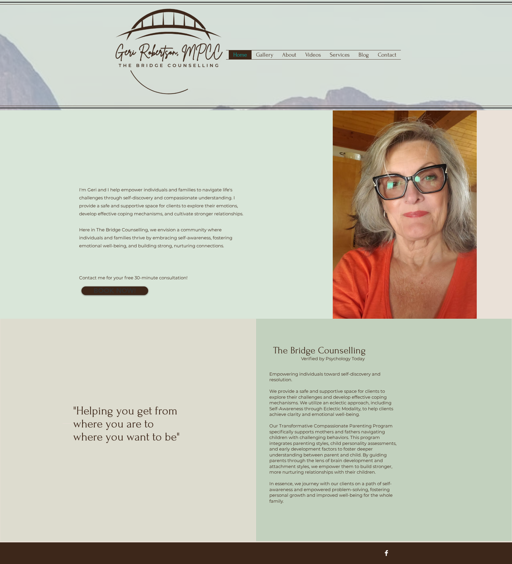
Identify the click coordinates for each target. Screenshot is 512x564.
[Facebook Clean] (386, 553)
